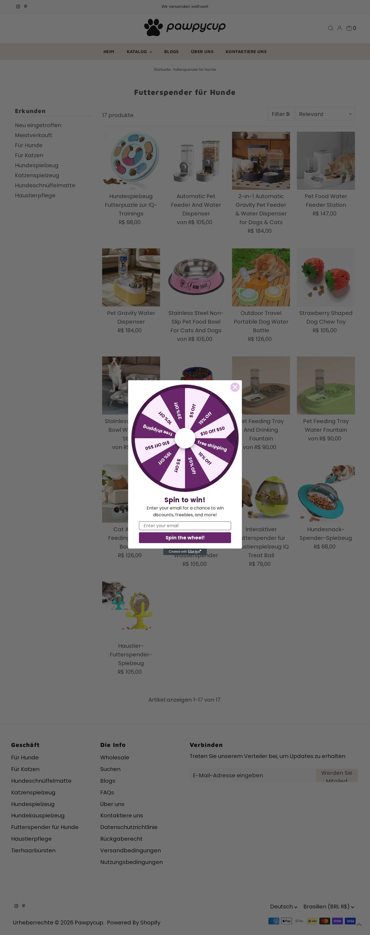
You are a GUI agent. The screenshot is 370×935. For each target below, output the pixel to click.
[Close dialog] (235, 387)
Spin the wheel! (185, 537)
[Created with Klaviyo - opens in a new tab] (185, 552)
